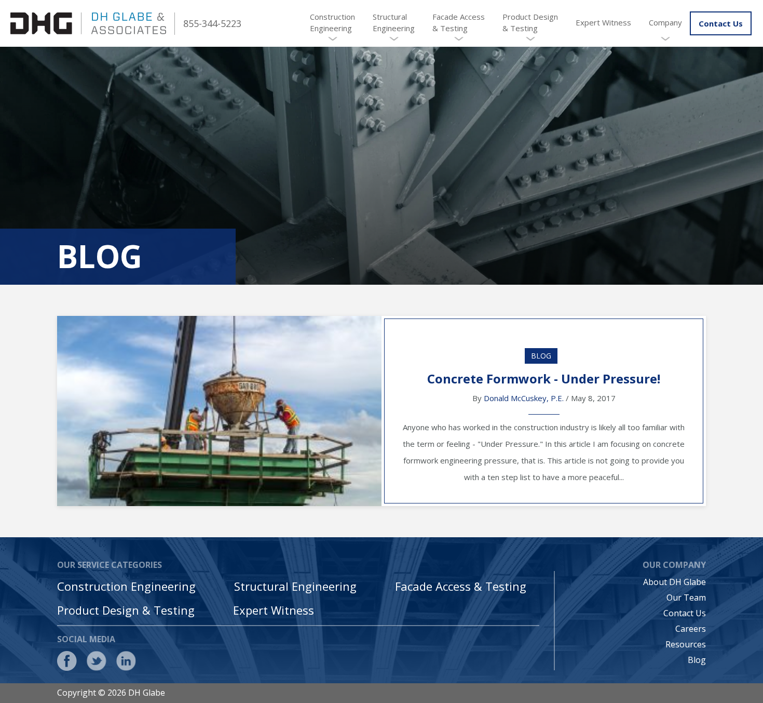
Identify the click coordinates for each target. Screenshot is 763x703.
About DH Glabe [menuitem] (674, 582)
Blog (541, 356)
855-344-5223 (212, 23)
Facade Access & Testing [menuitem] (458, 22)
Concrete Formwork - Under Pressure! (543, 378)
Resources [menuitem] (685, 644)
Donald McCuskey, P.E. (524, 398)
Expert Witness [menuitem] (603, 22)
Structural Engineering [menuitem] (394, 22)
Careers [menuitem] (690, 628)
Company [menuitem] (665, 22)
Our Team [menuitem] (686, 597)
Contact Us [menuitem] (684, 613)
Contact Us (721, 23)
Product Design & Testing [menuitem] (530, 22)
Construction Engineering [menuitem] (332, 22)
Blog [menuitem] (697, 660)
